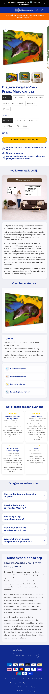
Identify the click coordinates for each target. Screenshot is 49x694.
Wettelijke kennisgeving (26, 691)
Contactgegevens (32, 687)
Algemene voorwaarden (32, 683)
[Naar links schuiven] (3, 78)
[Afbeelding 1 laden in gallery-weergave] (11, 77)
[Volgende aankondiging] (44, 3)
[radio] (7, 97)
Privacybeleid (15, 683)
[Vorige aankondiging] (5, 3)
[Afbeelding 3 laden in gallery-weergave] (37, 77)
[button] (5, 10)
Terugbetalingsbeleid (36, 679)
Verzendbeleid (17, 687)
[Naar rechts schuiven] (46, 78)
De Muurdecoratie (18, 679)
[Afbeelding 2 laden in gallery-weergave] (24, 77)
